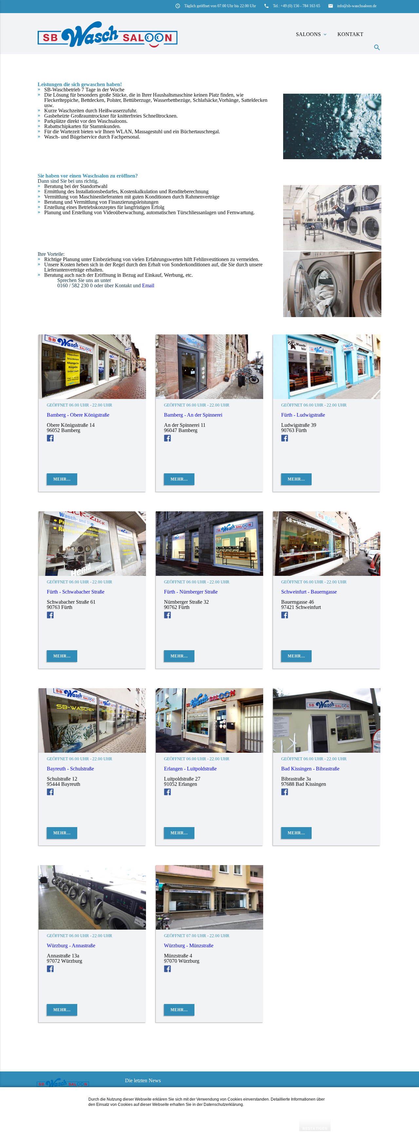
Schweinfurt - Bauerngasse (309, 592)
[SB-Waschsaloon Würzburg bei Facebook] (50, 970)
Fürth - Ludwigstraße (303, 415)
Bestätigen (314, 1128)
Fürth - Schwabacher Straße (75, 592)
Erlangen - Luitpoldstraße (190, 768)
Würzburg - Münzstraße (188, 945)
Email (148, 285)
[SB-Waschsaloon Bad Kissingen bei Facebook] (284, 793)
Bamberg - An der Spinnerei (193, 415)
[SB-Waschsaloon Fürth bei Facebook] (284, 440)
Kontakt (350, 34)
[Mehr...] (92, 397)
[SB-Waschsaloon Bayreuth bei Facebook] (50, 793)
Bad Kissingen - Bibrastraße (310, 768)
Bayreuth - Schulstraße (70, 768)
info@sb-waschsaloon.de (356, 6)
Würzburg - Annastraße (71, 945)
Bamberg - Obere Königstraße (78, 415)
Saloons (312, 34)
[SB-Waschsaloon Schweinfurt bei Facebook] (284, 616)
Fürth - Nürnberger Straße (191, 592)
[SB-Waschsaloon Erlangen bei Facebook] (167, 793)
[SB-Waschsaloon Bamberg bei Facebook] (50, 440)
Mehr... (62, 479)
